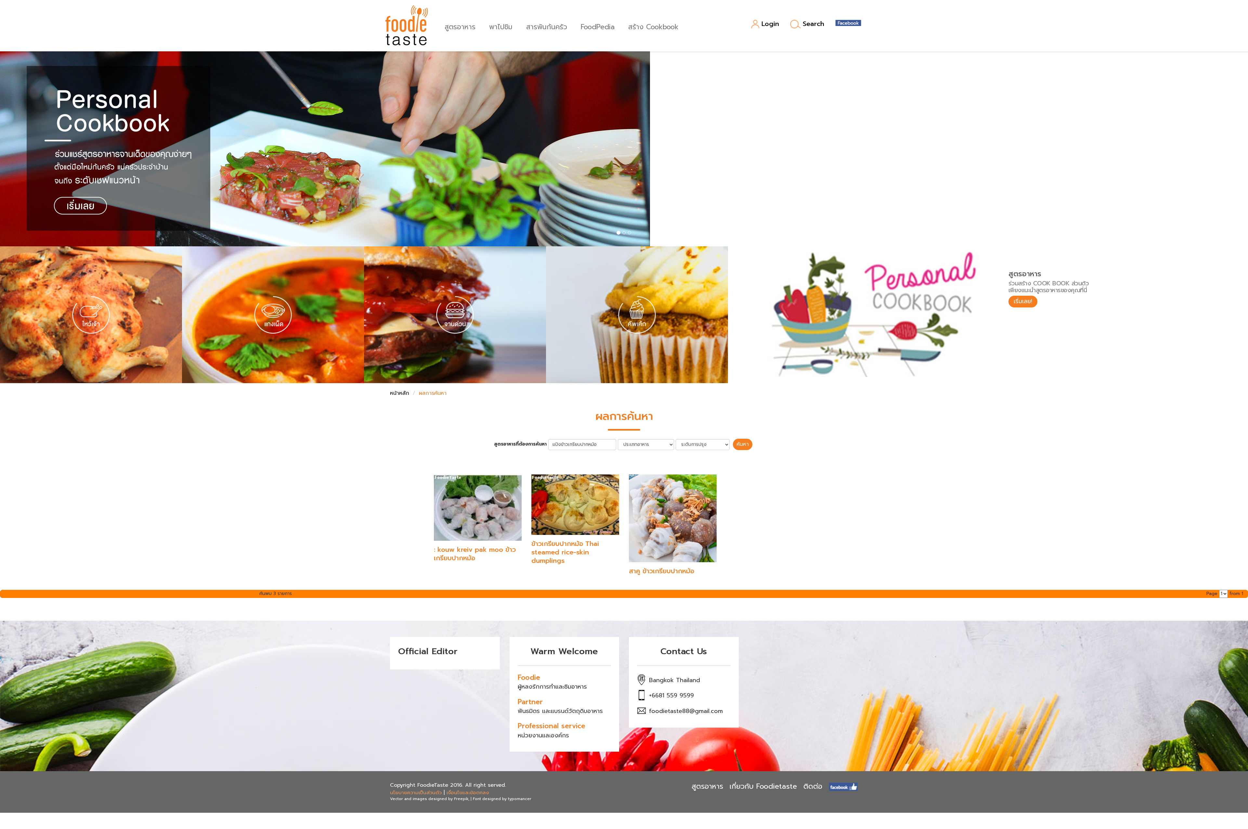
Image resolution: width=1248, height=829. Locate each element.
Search (813, 24)
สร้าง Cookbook (653, 26)
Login (770, 24)
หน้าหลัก (399, 393)
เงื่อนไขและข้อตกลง (468, 792)
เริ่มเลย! (1023, 301)
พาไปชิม (501, 26)
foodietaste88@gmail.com (686, 711)
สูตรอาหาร (460, 26)
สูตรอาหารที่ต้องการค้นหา (520, 444)
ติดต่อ (812, 786)
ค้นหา (742, 444)
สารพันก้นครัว (546, 26)
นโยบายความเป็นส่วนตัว (416, 792)
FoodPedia (598, 26)
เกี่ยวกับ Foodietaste (763, 786)
